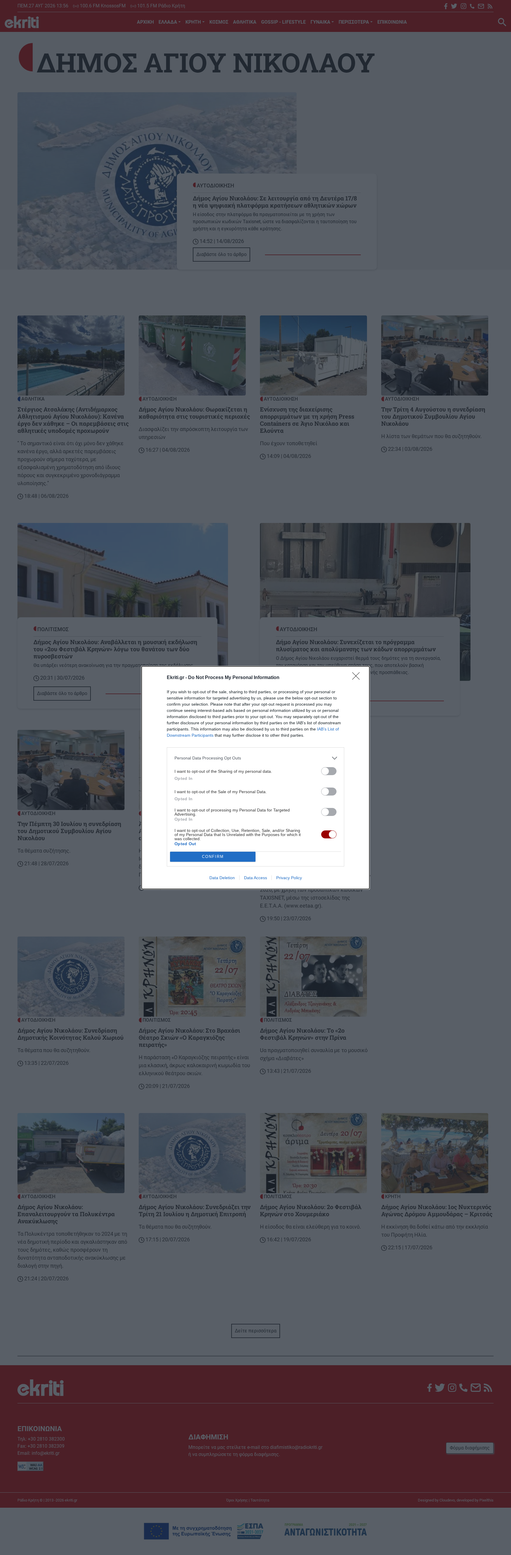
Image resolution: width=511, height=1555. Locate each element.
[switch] (329, 771)
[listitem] (255, 758)
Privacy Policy (289, 877)
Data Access (255, 877)
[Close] (357, 677)
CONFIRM (213, 856)
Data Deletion (222, 877)
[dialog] (255, 777)
